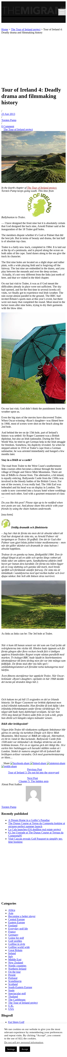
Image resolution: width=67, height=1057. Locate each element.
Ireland (12, 953)
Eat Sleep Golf (16, 1022)
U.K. (11, 1005)
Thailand (13, 996)
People (12, 974)
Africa (11, 910)
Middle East (14, 959)
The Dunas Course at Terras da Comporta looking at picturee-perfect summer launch (36, 825)
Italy (10, 956)
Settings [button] (11, 1049)
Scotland (13, 984)
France (12, 931)
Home (4, 29)
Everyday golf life (18, 928)
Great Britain (15, 950)
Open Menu (62, 12)
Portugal (12, 978)
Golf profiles (15, 940)
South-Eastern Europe (20, 987)
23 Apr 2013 (8, 114)
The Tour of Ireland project (25, 29)
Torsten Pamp (8, 120)
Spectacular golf (17, 993)
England (12, 925)
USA (11, 1008)
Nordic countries (17, 965)
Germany (13, 934)
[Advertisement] (33, 59)
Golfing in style (16, 944)
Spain (11, 990)
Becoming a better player (21, 916)
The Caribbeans (16, 999)
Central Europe (16, 919)
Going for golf (16, 937)
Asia (10, 913)
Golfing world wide (19, 947)
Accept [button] (24, 1049)
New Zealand (15, 962)
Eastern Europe (16, 922)
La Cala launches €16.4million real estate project (34, 829)
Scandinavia (14, 981)
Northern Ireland (17, 968)
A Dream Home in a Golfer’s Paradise (29, 820)
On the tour (14, 971)
